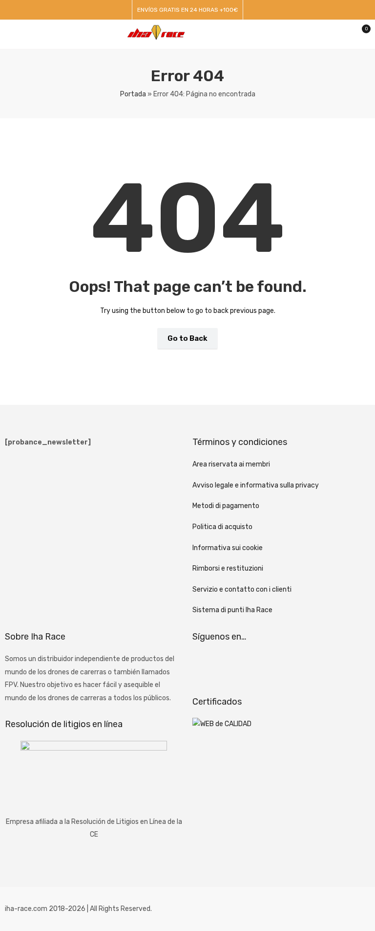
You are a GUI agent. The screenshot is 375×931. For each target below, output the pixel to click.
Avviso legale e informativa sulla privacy (255, 485)
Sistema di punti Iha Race (232, 610)
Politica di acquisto (222, 527)
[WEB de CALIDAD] (221, 724)
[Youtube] (256, 665)
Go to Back (187, 338)
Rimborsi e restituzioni (227, 568)
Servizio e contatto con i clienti (242, 589)
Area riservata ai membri (231, 464)
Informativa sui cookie (227, 548)
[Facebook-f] (204, 665)
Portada (133, 94)
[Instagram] (230, 665)
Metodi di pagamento (225, 506)
